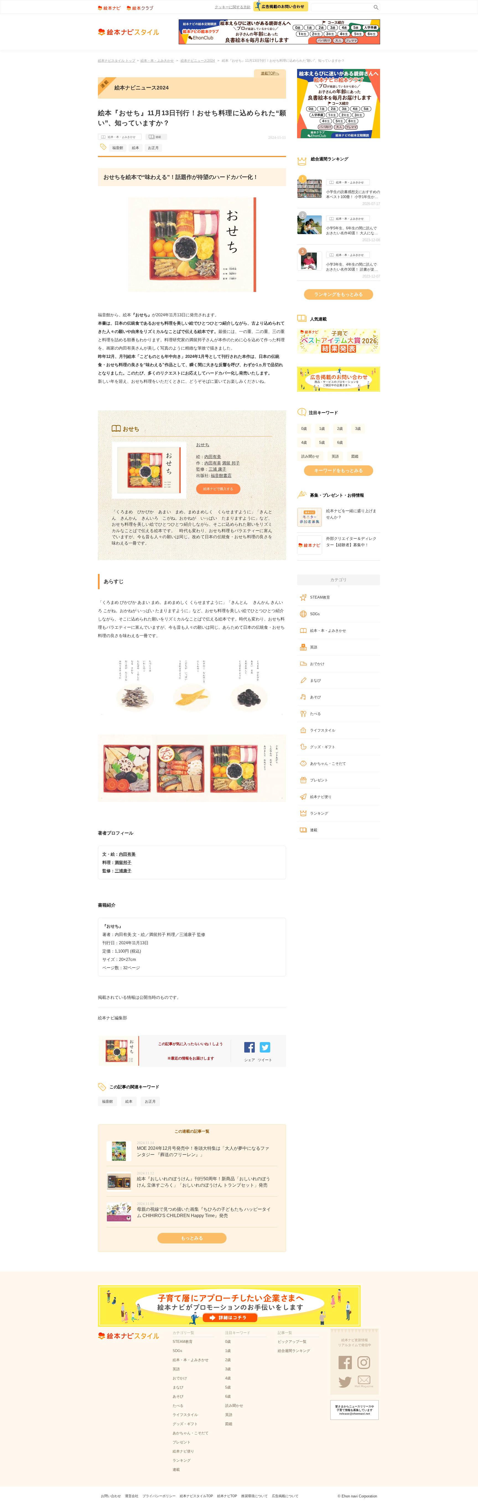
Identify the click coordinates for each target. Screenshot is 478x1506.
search (375, 6)
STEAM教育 (320, 597)
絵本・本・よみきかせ (157, 61)
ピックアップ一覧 (292, 1342)
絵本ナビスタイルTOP (196, 1496)
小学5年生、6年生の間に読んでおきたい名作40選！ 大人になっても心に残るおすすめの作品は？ (353, 230)
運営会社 (131, 1496)
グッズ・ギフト (322, 747)
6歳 (340, 442)
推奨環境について (254, 1496)
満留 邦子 (231, 463)
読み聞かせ (310, 456)
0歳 (304, 429)
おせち (202, 444)
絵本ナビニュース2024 (198, 61)
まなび (315, 680)
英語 (335, 456)
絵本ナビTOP (227, 1496)
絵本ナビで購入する (218, 489)
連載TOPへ (270, 73)
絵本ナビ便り (321, 797)
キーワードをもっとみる (338, 470)
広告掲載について (285, 1496)
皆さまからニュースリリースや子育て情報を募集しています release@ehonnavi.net (354, 1410)
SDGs (315, 614)
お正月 (153, 148)
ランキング (319, 813)
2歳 (340, 429)
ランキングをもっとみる (338, 294)
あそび (315, 697)
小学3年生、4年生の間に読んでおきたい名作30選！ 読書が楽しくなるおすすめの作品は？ (352, 267)
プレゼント (319, 780)
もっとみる (192, 1238)
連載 (158, 136)
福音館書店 (221, 475)
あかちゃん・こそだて (328, 763)
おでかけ (317, 664)
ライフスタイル (322, 730)
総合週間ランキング (294, 1351)
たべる (315, 714)
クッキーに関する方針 (233, 7)
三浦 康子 (217, 469)
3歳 (358, 429)
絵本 (135, 148)
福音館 (117, 148)
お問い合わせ (111, 1496)
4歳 (304, 442)
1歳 (322, 429)
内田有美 (212, 456)
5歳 (322, 442)
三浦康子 (123, 870)
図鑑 (354, 456)
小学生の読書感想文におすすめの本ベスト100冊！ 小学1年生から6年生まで (353, 194)
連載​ (313, 830)
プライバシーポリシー (159, 1496)
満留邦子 (123, 862)
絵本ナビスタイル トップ (116, 61)
